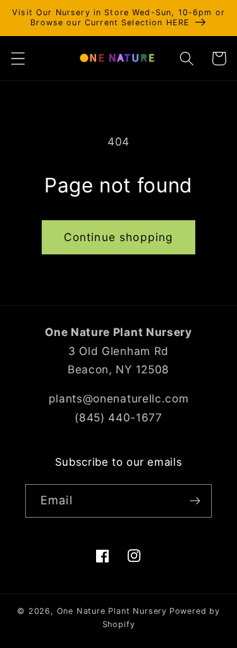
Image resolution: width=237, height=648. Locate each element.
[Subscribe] (195, 501)
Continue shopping (119, 237)
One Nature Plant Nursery (112, 611)
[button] (18, 58)
